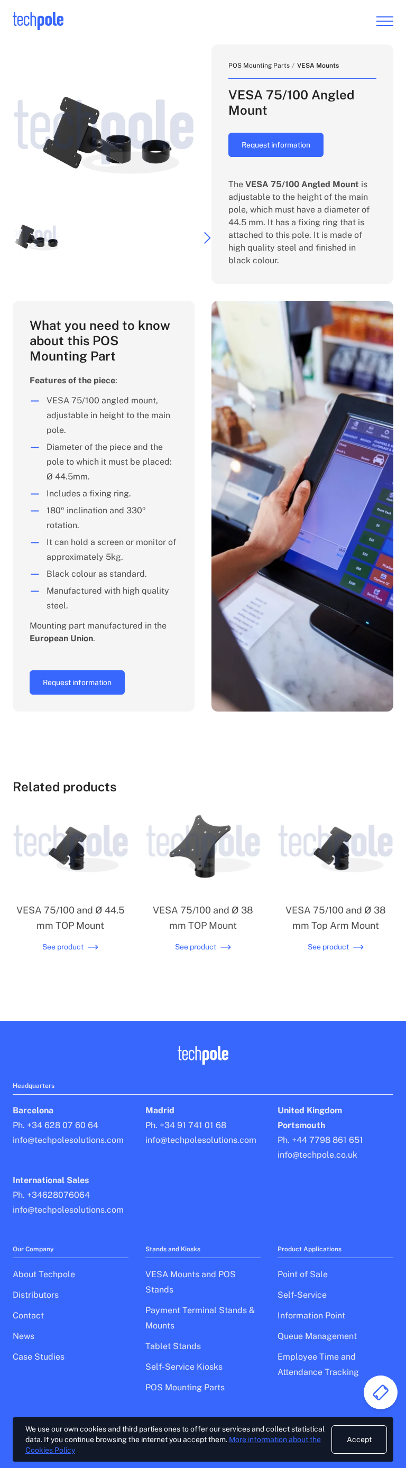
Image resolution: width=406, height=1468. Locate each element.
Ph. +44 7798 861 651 (320, 1140)
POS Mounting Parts (259, 65)
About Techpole (44, 1274)
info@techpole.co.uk (317, 1155)
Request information (276, 145)
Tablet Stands (173, 1346)
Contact (28, 1315)
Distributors (36, 1295)
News (23, 1336)
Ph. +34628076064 (51, 1195)
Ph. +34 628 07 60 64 (55, 1125)
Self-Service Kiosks (184, 1367)
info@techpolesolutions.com (68, 1140)
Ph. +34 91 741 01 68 (185, 1125)
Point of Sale (303, 1274)
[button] (35, 238)
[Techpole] (38, 21)
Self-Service (302, 1295)
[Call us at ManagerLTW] (381, 1392)
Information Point (311, 1315)
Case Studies (38, 1357)
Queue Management (317, 1336)
